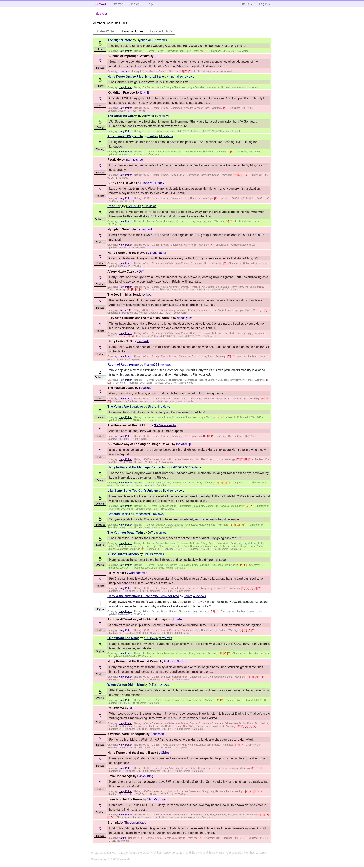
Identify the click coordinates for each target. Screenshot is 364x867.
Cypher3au (144, 40)
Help (149, 4)
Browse (118, 4)
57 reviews (159, 40)
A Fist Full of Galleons (123, 554)
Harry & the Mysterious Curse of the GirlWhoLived (143, 596)
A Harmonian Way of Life (125, 136)
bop (148, 294)
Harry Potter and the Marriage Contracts (136, 467)
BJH (166, 490)
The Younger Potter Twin (125, 532)
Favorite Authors (161, 31)
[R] (133, 289)
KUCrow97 (151, 638)
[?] (243, 175)
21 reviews (161, 684)
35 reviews (176, 490)
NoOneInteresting (165, 425)
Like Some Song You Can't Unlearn (132, 490)
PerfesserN (142, 514)
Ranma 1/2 (125, 310)
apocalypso (185, 318)
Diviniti (145, 92)
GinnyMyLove (156, 799)
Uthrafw (177, 619)
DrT (141, 271)
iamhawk (147, 229)
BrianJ (152, 406)
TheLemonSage (135, 822)
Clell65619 (133, 206)
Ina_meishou (134, 159)
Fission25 (150, 364)
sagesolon (146, 387)
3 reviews (157, 514)
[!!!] (182, 71)
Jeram (188, 596)
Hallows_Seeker (175, 661)
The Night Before (119, 40)
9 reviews (160, 532)
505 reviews (193, 467)
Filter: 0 (245, 4)
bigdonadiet (158, 252)
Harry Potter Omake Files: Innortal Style (135, 76)
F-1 (156, 56)
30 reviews (187, 76)
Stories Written (105, 31)
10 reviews (162, 115)
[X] (186, 71)
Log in (263, 4)
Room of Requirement (123, 364)
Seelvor (152, 136)
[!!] (129, 289)
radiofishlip (183, 444)
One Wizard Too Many (123, 638)
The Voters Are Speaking (125, 406)
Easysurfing (145, 776)
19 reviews (149, 206)
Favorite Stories (132, 31)
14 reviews (166, 136)
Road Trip (114, 206)
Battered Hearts (118, 514)
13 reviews (156, 554)
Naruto (122, 838)
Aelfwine (148, 115)
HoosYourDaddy (153, 182)
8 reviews (164, 364)
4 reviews (163, 406)
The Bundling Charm (122, 115)
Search (135, 4)
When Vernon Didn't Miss (125, 684)
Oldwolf (166, 752)
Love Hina (124, 71)
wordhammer (138, 572)
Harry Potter (125, 50)
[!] (206, 50)
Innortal (174, 76)
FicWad (100, 4)
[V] (137, 289)
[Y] (190, 71)
